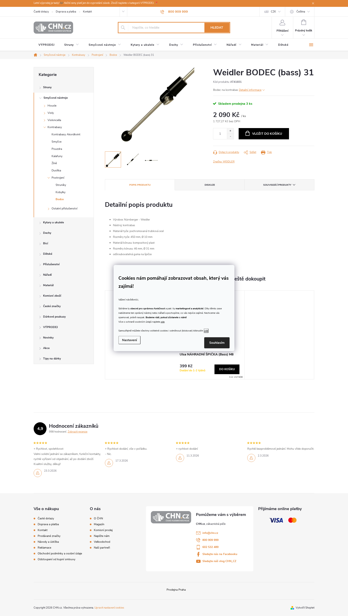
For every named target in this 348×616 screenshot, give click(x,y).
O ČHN (98, 518)
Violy (51, 113)
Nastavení (129, 340)
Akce (46, 348)
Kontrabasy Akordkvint (66, 134)
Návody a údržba (48, 542)
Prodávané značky (49, 536)
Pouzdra (57, 149)
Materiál (48, 285)
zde (163, 321)
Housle (52, 106)
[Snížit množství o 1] (230, 136)
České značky (52, 306)
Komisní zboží (52, 296)
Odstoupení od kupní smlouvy (56, 559)
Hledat (216, 27)
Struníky (61, 185)
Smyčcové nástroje (56, 98)
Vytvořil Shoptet (305, 608)
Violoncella (54, 120)
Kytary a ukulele (53, 222)
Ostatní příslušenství (64, 208)
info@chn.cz (210, 533)
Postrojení (58, 178)
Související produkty (277, 184)
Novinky (48, 338)
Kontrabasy (55, 127)
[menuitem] (46, 45)
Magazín (99, 524)
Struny (47, 87)
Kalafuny (57, 156)
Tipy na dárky (52, 358)
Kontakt (87, 11)
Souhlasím (217, 343)
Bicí (45, 243)
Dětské (47, 254)
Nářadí (47, 275)
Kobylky (60, 192)
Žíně (54, 163)
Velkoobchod (102, 542)
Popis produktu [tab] (140, 184)
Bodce (60, 199)
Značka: (224, 162)
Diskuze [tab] (210, 184)
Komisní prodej (103, 530)
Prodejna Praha (176, 590)
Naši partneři (102, 547)
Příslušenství (51, 264)
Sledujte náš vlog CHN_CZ (219, 561)
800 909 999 (210, 540)
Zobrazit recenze (77, 432)
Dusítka (56, 170)
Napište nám (102, 536)
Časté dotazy (41, 11)
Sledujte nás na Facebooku (219, 554)
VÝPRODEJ (50, 327)
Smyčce (56, 142)
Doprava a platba (66, 11)
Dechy (47, 233)
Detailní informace (250, 90)
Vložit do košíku (267, 133)
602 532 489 (210, 547)
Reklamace (44, 548)
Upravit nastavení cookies (109, 608)
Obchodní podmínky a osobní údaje (60, 553)
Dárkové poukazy (54, 317)
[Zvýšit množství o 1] (230, 131)
